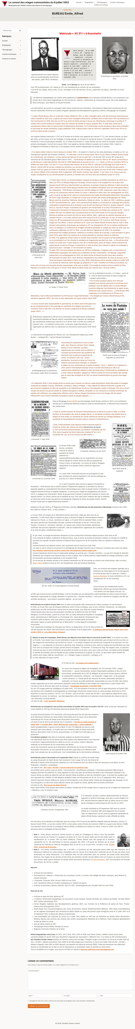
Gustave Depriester (100, 576)
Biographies (67, 10)
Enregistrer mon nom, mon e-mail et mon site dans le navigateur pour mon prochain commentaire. (62, 1001)
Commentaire (34, 971)
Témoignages (7, 50)
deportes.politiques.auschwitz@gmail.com (97, 949)
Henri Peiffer (72, 401)
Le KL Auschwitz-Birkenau (54, 701)
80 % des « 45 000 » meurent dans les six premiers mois (66, 768)
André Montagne (98, 859)
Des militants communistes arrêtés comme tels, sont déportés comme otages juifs (65, 550)
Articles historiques (9, 54)
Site (101, 996)
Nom (31, 996)
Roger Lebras (38, 563)
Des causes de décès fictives (55, 785)
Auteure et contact (101, 5)
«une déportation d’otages (54, 632)
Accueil (5, 41)
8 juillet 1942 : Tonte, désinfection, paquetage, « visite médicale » (67, 724)
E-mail (67, 996)
